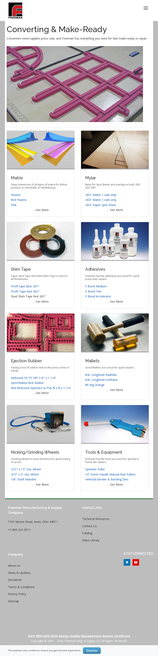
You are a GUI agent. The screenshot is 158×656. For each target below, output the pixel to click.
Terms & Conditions (21, 587)
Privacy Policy (17, 594)
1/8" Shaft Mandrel (23, 479)
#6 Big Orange (95, 385)
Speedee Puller (95, 469)
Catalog (87, 533)
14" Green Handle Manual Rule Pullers (110, 474)
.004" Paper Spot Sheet (100, 205)
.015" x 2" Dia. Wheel (25, 474)
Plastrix (16, 195)
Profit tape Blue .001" (25, 286)
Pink (13, 205)
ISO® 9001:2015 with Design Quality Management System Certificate (79, 636)
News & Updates (19, 573)
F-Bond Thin (93, 291)
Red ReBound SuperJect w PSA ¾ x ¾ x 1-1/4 (40, 388)
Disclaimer (15, 580)
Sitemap (13, 601)
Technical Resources (95, 519)
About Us (14, 565)
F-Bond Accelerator (98, 296)
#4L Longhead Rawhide (101, 375)
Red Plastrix (19, 200)
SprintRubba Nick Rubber (27, 383)
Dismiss (91, 651)
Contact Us (89, 526)
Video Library (90, 540)
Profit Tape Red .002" (25, 291)
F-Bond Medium (96, 286)
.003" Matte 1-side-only (100, 195)
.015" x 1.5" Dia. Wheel (26, 469)
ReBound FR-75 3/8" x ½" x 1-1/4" (33, 378)
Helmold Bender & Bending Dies (106, 479)
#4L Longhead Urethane (101, 380)
